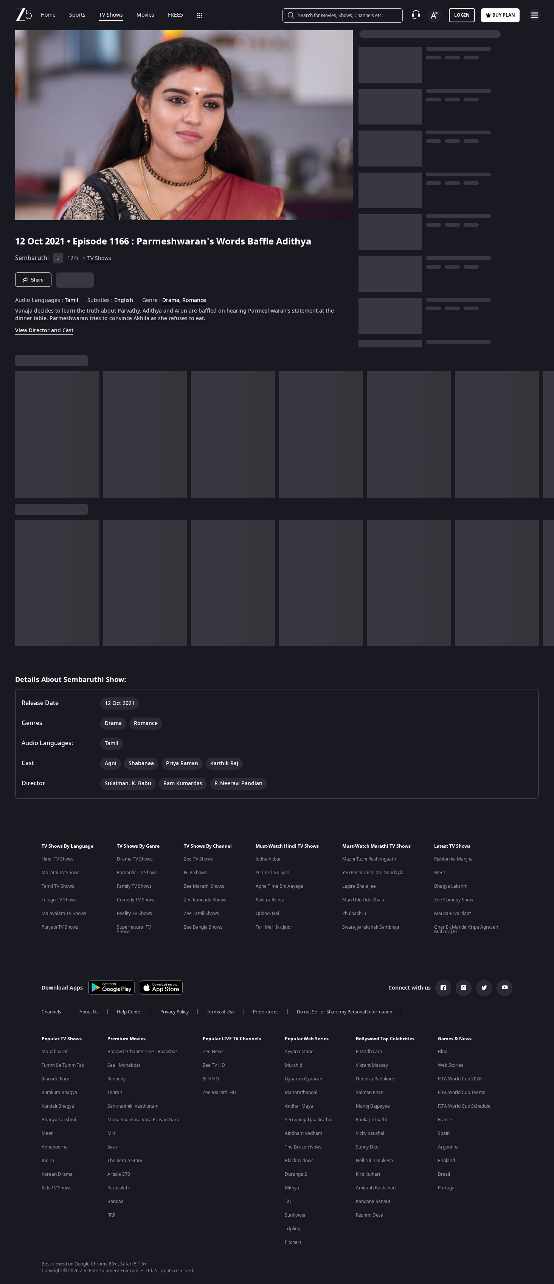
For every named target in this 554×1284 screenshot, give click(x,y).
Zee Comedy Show (453, 899)
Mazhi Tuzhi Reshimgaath (369, 859)
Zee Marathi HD (219, 1092)
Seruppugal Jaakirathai (308, 1119)
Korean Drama (57, 1174)
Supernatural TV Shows (134, 929)
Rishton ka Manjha (453, 859)
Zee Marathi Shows (204, 886)
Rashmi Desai (370, 1215)
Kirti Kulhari (368, 1174)
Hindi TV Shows (58, 859)
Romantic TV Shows (137, 872)
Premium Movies (126, 1039)
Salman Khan (369, 1092)
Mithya (292, 1187)
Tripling (292, 1228)
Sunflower (295, 1215)
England (446, 1160)
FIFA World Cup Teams (461, 1092)
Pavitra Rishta (270, 899)
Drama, (171, 300)
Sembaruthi (32, 258)
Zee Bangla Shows (203, 927)
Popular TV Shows (62, 1039)
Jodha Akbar (268, 859)
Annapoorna (55, 1147)
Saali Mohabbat (123, 1065)
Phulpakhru (354, 913)
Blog (442, 1051)
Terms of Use (221, 1012)
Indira (48, 1160)
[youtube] (504, 988)
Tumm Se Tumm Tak (63, 1065)
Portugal (447, 1187)
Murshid (293, 1065)
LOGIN (462, 15)
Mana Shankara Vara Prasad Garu (143, 1119)
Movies (145, 15)
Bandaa (115, 1201)
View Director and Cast (44, 331)
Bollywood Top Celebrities (385, 1039)
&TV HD (211, 1078)
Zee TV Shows (198, 859)
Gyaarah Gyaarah (303, 1078)
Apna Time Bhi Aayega (279, 886)
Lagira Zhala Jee (359, 886)
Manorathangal (301, 1092)
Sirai (112, 1147)
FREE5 (175, 15)
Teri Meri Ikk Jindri (274, 927)
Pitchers (293, 1242)
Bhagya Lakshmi (451, 886)
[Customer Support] (416, 15)
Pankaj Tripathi (371, 1119)
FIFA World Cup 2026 (460, 1078)
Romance (194, 300)
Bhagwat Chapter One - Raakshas (142, 1051)
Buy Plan (503, 15)
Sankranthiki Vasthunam (132, 1106)
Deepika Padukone (375, 1078)
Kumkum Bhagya (59, 1092)
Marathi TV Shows (60, 872)
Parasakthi (118, 1187)
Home (48, 15)
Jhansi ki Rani (55, 1078)
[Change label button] (434, 16)
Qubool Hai (267, 913)
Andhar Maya (299, 1106)
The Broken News (303, 1147)
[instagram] (464, 988)
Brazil (444, 1174)
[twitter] (484, 988)
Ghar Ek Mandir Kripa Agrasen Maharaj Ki (466, 929)
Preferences (266, 1012)
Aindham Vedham (303, 1133)
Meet (439, 872)
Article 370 (118, 1174)
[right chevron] (546, 434)
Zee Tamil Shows (201, 913)
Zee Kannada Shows (205, 899)
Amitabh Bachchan (376, 1187)
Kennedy (116, 1078)
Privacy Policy (174, 1012)
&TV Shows (195, 872)
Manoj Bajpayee (373, 1106)
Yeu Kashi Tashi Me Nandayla (372, 872)
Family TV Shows (134, 886)
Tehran (114, 1092)
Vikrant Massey (372, 1065)
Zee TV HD (214, 1065)
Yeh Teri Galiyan (272, 872)
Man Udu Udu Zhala (363, 899)
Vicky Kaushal (370, 1133)
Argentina (448, 1147)
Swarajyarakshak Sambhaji (370, 927)
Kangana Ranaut (373, 1201)
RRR (111, 1215)
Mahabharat (55, 1051)
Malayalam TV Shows (64, 913)
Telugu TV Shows (59, 899)
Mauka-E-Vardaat (452, 913)
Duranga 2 (296, 1174)
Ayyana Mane (299, 1051)
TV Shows (111, 15)
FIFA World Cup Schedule (464, 1106)
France (445, 1119)
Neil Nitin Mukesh (374, 1160)
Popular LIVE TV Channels (232, 1039)
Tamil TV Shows (58, 886)
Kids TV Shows (56, 1187)
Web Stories (450, 1065)
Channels (51, 1012)
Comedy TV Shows (136, 899)
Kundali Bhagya (58, 1106)
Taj (288, 1201)
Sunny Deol (368, 1147)
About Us (89, 1012)
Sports (77, 15)
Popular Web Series (307, 1039)
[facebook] (443, 988)
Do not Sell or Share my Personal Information (344, 1012)
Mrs (111, 1133)
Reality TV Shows (134, 913)
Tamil (71, 300)
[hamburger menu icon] (535, 15)
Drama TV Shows (135, 859)
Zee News (213, 1051)
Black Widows (299, 1160)
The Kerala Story (124, 1160)
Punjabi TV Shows (60, 927)
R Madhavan (369, 1051)
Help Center (129, 1012)
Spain (444, 1133)
